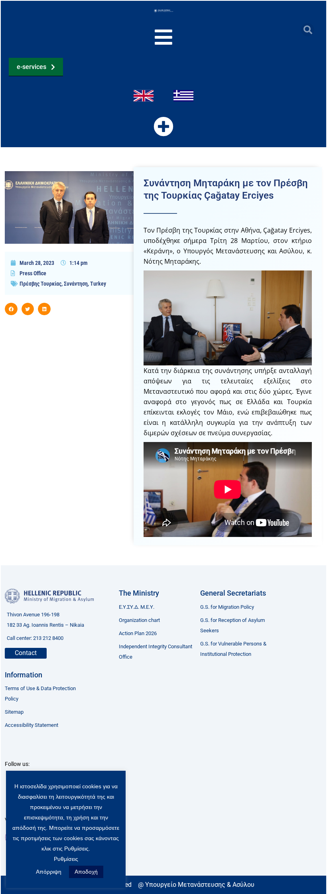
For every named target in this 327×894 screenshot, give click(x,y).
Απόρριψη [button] (48, 871)
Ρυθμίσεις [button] (66, 859)
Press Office (33, 273)
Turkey (98, 283)
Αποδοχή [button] (86, 871)
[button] (307, 29)
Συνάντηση (76, 283)
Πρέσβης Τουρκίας (40, 283)
